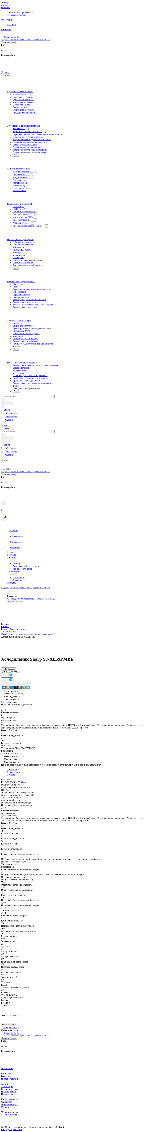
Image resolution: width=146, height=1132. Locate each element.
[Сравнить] (7, 679)
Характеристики (15, 772)
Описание (12, 769)
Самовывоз (6, 1102)
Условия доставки (10, 1112)
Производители (8, 1091)
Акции (4, 1084)
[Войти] (2, 506)
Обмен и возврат (9, 1104)
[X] (16, 687)
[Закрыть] (3, 519)
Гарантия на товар (10, 1089)
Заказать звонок (9, 42)
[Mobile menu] (3, 457)
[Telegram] (28, 687)
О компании (7, 1068)
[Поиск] (3, 503)
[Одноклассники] (8, 687)
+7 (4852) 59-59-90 (10, 37)
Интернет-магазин (10, 1079)
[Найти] (11, 403)
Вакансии (6, 1076)
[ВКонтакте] (4, 687)
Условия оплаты (9, 1114)
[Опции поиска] (3, 399)
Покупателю (7, 1094)
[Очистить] (53, 396)
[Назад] (15, 560)
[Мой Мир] (12, 687)
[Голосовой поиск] (4, 403)
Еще (16, 155)
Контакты (6, 1073)
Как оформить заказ (10, 1099)
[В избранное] (7, 675)
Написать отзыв (9, 1024)
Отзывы (11, 775)
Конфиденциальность (11, 1129)
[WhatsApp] (24, 687)
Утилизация (7, 1086)
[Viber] (20, 687)
